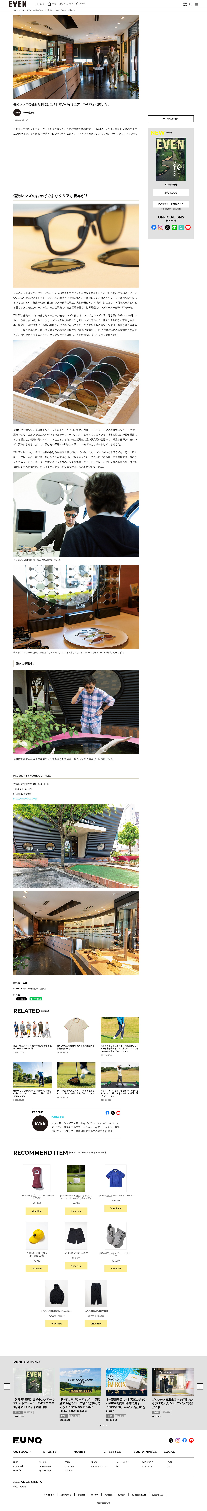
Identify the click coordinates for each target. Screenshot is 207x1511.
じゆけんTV (147, 1466)
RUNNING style (45, 1466)
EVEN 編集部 (58, 1117)
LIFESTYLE (112, 1452)
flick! (118, 1466)
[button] (7, 1386)
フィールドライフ (123, 1462)
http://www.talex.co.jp (25, 798)
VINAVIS (94, 1462)
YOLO (15, 1487)
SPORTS (28, 1412)
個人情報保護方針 (139, 1495)
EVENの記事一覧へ (171, 119)
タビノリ (68, 1470)
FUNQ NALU (70, 1466)
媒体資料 (94, 1495)
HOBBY (79, 1452)
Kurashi (23, 1487)
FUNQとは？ (49, 1495)
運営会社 (81, 1495)
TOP (14, 10)
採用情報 (108, 1495)
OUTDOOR (22, 1452)
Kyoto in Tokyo (45, 1470)
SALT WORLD (147, 1462)
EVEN (21, 10)
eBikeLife (17, 1470)
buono (170, 1466)
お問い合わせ (65, 1495)
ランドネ (42, 1462)
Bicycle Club (18, 1466)
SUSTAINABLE (145, 1452)
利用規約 (121, 1495)
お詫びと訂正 (157, 1495)
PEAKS (67, 1462)
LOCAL (169, 1452)
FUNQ (15, 1462)
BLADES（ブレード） (99, 1466)
